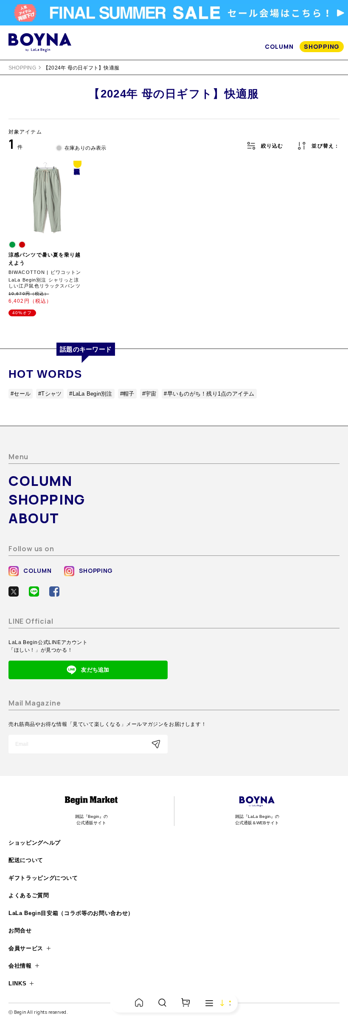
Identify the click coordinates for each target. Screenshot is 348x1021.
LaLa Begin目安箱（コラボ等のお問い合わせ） (71, 913)
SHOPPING (322, 46)
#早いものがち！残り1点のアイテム (209, 394)
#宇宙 (149, 394)
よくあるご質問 (28, 895)
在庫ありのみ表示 (86, 148)
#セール (21, 394)
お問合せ (20, 930)
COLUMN (279, 46)
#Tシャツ (50, 394)
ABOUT (33, 518)
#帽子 (127, 394)
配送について (25, 860)
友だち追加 (95, 670)
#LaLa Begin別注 (90, 394)
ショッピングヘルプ (34, 843)
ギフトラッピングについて (43, 878)
